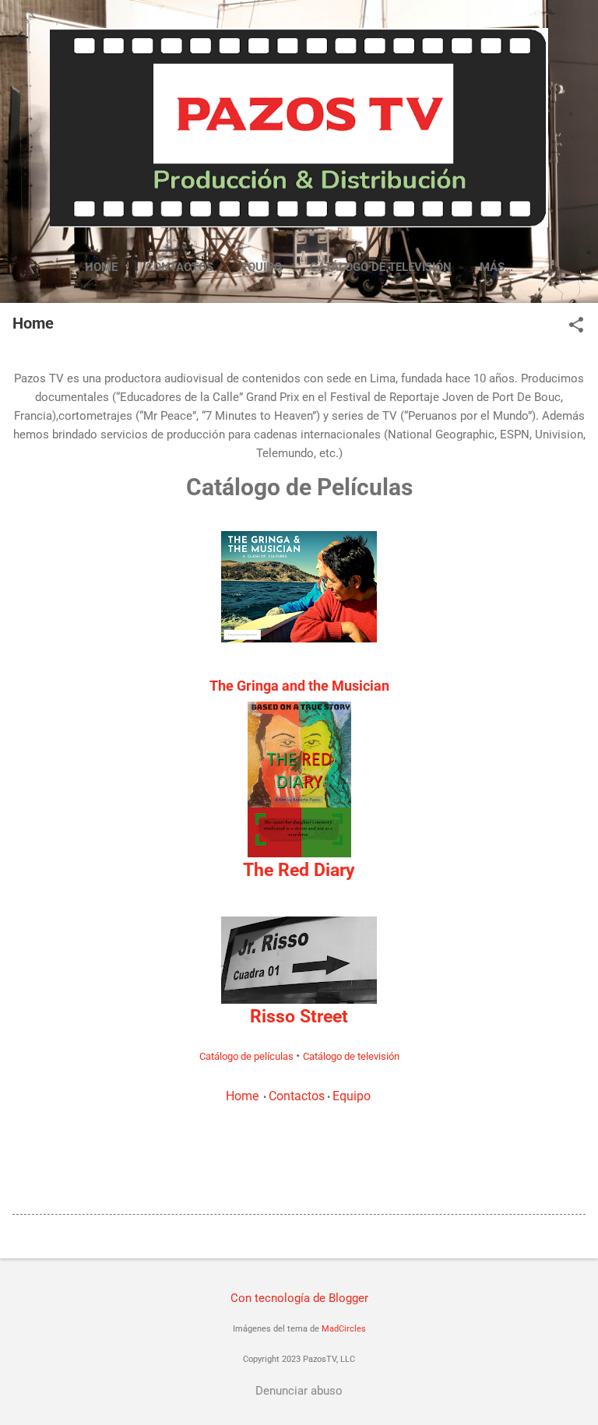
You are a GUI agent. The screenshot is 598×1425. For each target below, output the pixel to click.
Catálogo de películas (246, 1056)
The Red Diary (299, 870)
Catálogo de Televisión (381, 267)
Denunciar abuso (299, 1391)
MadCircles (344, 1329)
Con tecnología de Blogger (299, 1298)
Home (101, 267)
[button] (576, 326)
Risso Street (299, 1016)
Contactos (179, 267)
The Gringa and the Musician (299, 685)
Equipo (261, 267)
